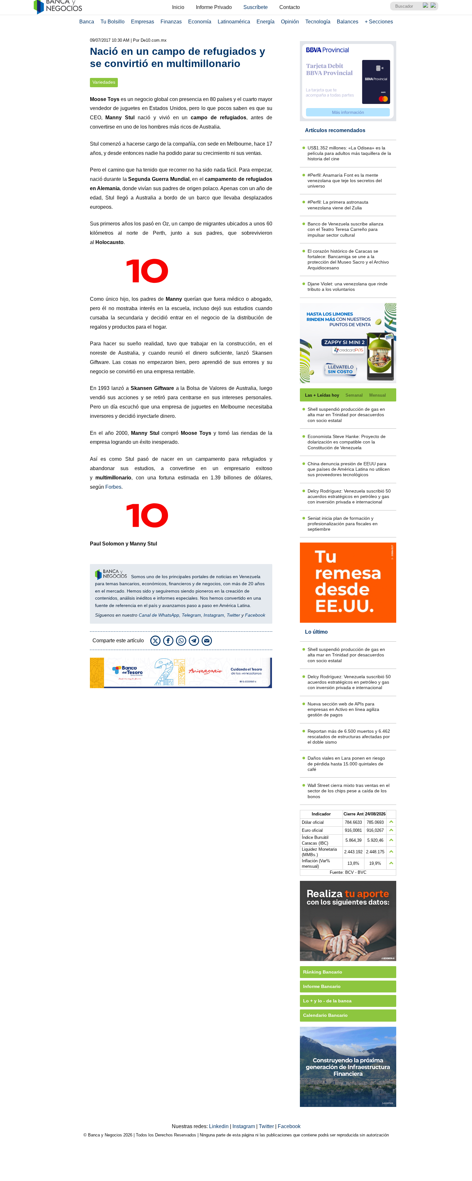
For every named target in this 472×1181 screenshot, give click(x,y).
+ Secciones (379, 21)
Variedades (103, 82)
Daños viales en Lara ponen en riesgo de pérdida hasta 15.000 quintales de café (346, 763)
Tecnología (317, 21)
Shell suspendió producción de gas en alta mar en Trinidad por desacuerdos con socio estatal (346, 415)
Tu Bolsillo (113, 21)
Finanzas (171, 21)
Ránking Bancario (322, 971)
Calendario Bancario (325, 1015)
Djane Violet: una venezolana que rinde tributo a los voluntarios (348, 286)
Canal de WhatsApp (159, 615)
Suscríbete (255, 7)
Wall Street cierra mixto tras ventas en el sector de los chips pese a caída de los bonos (348, 791)
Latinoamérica (234, 21)
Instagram (214, 615)
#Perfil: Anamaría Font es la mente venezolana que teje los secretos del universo (345, 181)
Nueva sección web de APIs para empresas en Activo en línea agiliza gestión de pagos (343, 709)
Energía (266, 21)
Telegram (191, 615)
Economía (199, 21)
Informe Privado (214, 7)
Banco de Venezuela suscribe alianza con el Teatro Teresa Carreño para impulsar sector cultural (345, 229)
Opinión (290, 21)
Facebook (255, 615)
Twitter (233, 615)
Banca (86, 21)
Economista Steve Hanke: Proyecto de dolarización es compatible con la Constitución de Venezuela (347, 442)
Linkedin (219, 1126)
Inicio (178, 7)
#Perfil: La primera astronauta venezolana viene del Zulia (338, 204)
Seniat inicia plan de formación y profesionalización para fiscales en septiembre (343, 524)
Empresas (142, 21)
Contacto (289, 7)
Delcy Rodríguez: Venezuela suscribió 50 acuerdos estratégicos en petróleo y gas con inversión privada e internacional (349, 496)
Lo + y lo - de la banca (327, 1000)
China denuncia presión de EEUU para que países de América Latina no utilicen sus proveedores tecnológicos (349, 469)
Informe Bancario (322, 986)
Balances (347, 21)
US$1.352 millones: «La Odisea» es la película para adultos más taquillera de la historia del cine (349, 153)
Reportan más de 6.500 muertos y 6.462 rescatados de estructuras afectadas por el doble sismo (349, 737)
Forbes (113, 487)
